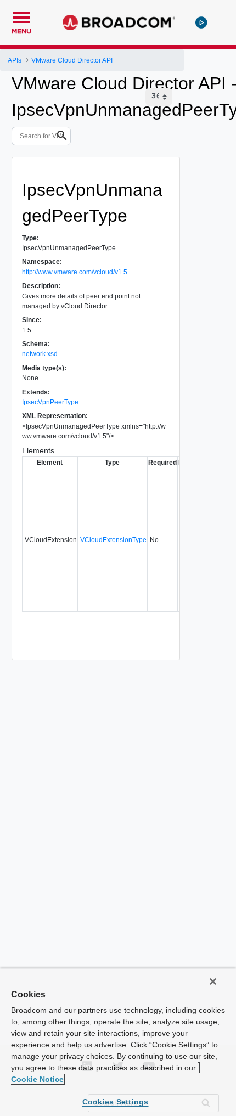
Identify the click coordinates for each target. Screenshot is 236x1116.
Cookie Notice (37, 1079)
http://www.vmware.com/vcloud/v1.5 (74, 272)
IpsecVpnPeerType (50, 402)
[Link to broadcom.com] (119, 22)
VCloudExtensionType (113, 540)
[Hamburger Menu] (21, 16)
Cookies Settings (115, 1101)
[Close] (213, 981)
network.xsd (40, 354)
